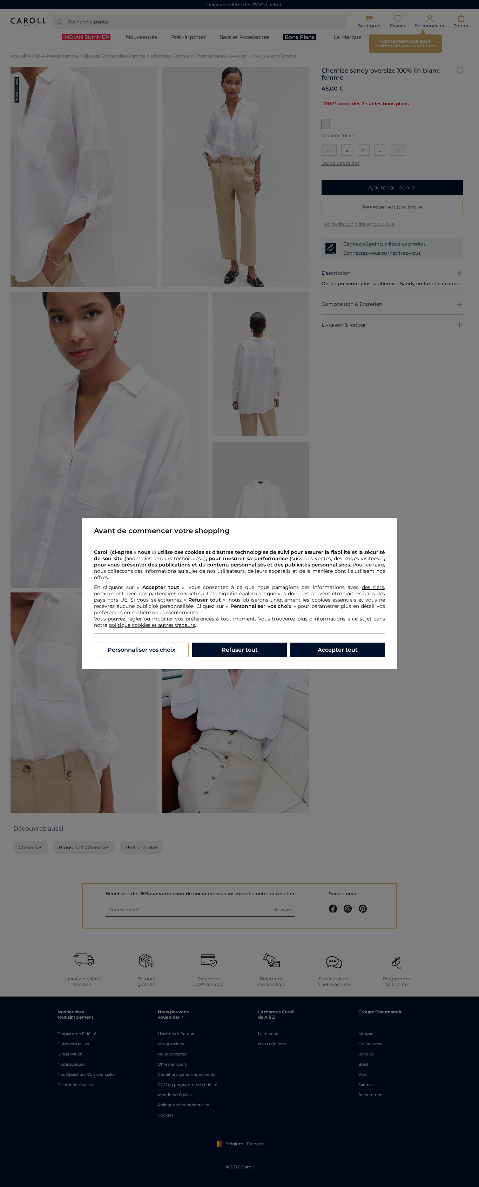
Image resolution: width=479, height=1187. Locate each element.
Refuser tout (240, 649)
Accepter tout (338, 649)
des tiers (373, 587)
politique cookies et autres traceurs (152, 625)
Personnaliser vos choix (141, 649)
